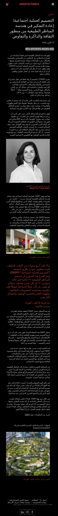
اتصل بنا (43, 500)
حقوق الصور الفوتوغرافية (19, 500)
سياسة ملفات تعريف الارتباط (19, 502)
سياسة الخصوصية (40, 502)
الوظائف (34, 500)
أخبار (51, 49)
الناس (27, 49)
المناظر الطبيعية (36, 49)
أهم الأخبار (45, 49)
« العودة (51, 14)
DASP (27, 414)
